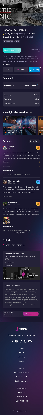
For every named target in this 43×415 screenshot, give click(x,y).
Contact (21, 361)
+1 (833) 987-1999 (21, 401)
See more (6, 64)
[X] (12, 341)
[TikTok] (21, 341)
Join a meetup (21, 377)
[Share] (38, 4)
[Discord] (30, 341)
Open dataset (21, 388)
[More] (18, 50)
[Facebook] (25, 341)
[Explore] (4, 5)
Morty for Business (20, 372)
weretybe (11, 147)
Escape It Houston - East (11, 37)
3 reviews (31, 34)
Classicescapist (14, 181)
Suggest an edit (31, 314)
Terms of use (20, 397)
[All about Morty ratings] (12, 78)
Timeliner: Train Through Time (17, 128)
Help (20, 368)
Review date (33, 141)
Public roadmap (20, 381)
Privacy (20, 392)
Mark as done (9, 50)
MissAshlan (12, 203)
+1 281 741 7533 (10, 262)
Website (7, 265)
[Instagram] (16, 341)
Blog (20, 352)
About (22, 348)
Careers (21, 357)
